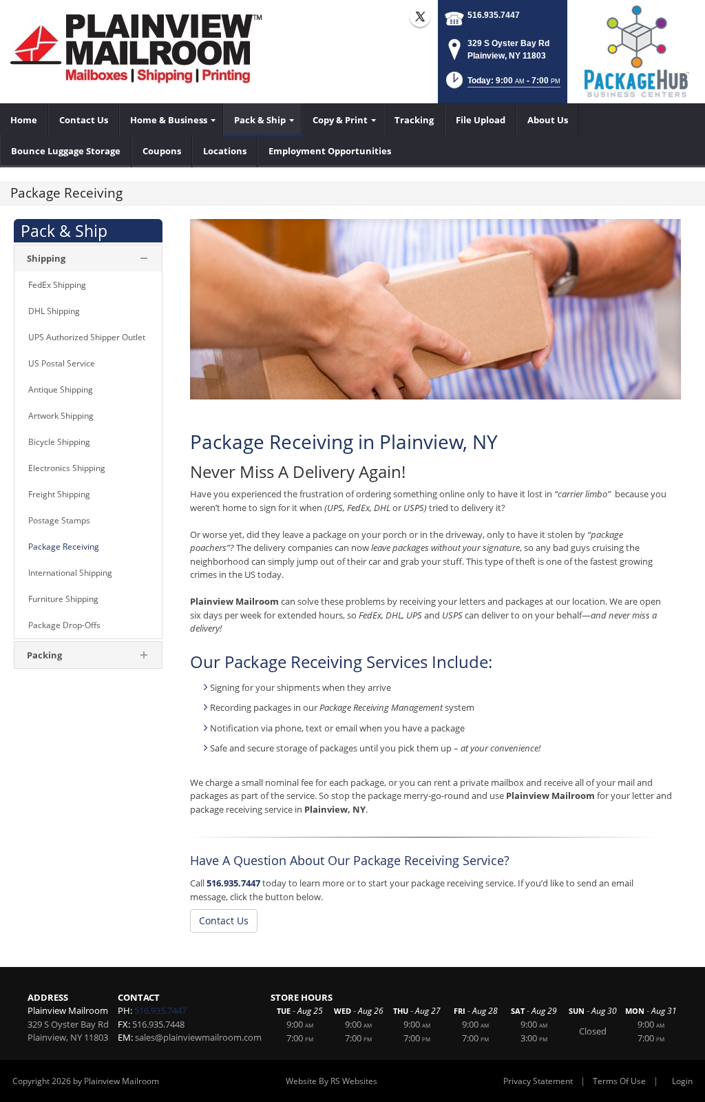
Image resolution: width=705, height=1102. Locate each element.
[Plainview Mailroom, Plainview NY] (141, 48)
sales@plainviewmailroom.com (198, 1037)
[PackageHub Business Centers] (636, 50)
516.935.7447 (493, 15)
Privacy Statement (538, 1081)
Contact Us (224, 920)
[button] (501, 84)
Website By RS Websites (331, 1081)
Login (682, 1081)
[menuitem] (24, 119)
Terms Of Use (619, 1081)
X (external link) (420, 16)
